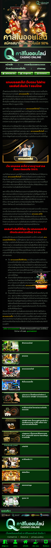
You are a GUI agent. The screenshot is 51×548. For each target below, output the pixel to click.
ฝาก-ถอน (36, 546)
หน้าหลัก (9, 64)
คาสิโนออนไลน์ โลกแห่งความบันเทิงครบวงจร (34, 408)
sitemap (41, 68)
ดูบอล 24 (25, 498)
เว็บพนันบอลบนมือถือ (16, 68)
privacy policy (37, 536)
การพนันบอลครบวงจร (34, 64)
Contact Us (12, 536)
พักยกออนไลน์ (27, 343)
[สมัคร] (15, 542)
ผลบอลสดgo (27, 485)
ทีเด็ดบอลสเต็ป (27, 382)
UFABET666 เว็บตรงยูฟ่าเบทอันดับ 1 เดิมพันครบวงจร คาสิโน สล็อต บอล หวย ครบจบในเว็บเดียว (35, 422)
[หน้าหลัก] (25, 542)
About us (24, 536)
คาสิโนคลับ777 (27, 459)
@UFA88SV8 (32, 331)
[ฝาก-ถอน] (36, 542)
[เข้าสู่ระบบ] (5, 542)
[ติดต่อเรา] (46, 542)
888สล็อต (26, 472)
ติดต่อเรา (46, 546)
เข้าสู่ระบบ (5, 546)
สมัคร (15, 546)
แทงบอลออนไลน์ (28, 369)
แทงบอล (25, 356)
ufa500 (25, 446)
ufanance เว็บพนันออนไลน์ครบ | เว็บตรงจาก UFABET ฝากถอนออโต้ (34, 396)
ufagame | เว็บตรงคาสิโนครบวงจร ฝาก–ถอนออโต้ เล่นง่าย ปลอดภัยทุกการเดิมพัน (35, 435)
